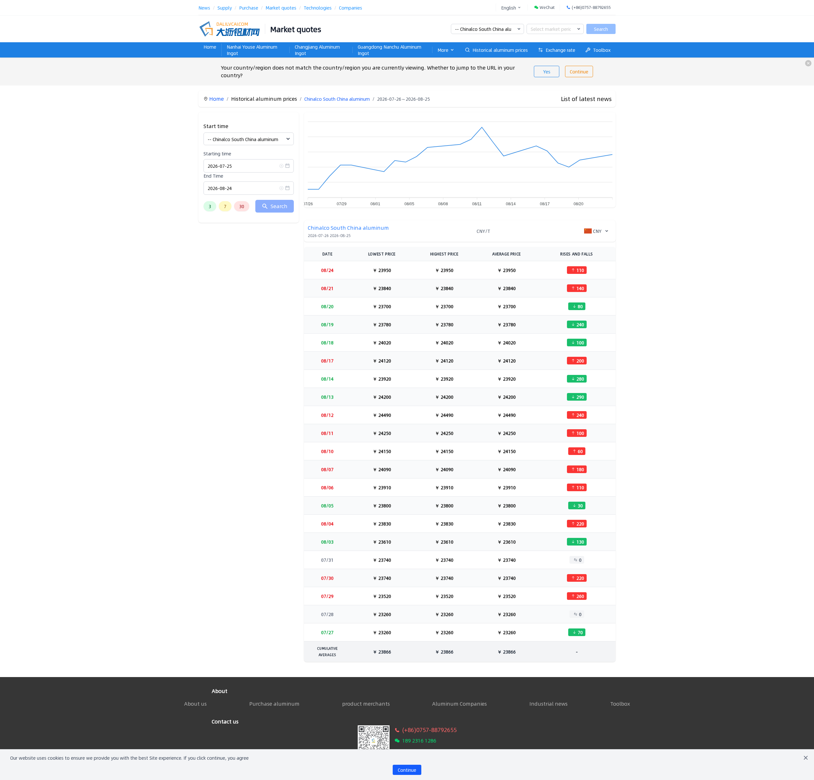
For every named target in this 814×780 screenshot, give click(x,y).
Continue (579, 71)
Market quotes (281, 7)
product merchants (366, 704)
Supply (224, 7)
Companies (350, 7)
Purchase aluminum (274, 704)
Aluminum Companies (459, 704)
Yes (546, 71)
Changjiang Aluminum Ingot (317, 50)
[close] (808, 63)
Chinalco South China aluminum (337, 99)
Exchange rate (560, 49)
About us (195, 704)
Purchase (248, 7)
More (443, 49)
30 (241, 206)
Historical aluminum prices (500, 49)
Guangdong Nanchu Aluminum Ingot (389, 50)
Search (601, 28)
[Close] (806, 758)
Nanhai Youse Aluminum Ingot (252, 50)
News (204, 7)
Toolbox (601, 49)
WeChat (547, 7)
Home (210, 46)
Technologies (318, 7)
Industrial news (548, 704)
